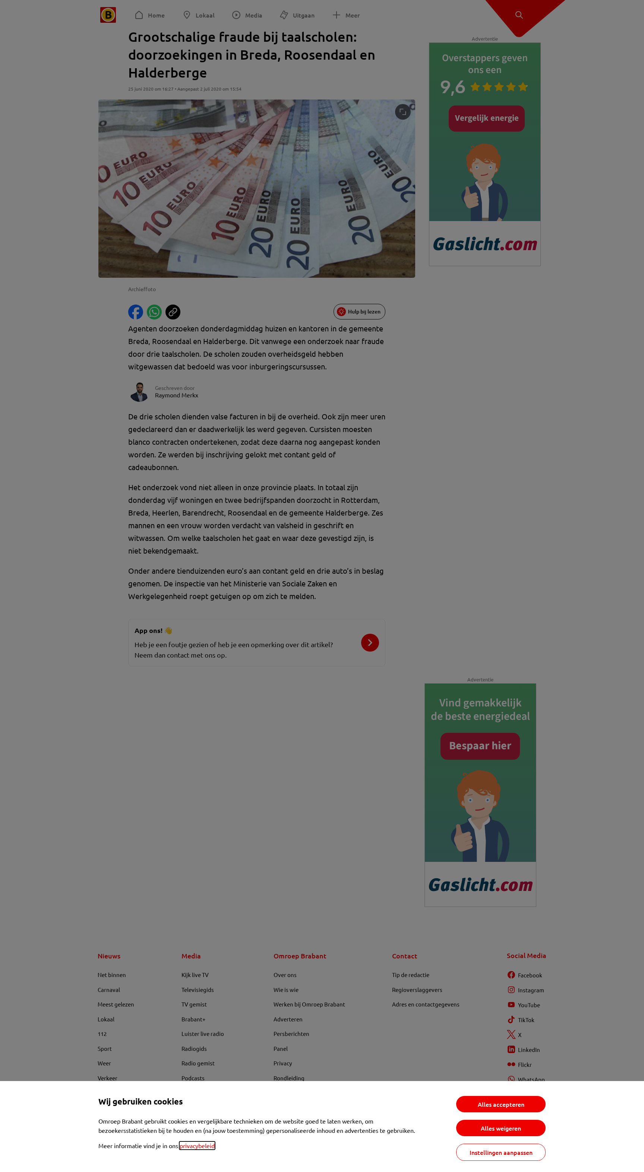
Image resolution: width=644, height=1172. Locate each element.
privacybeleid (197, 1145)
